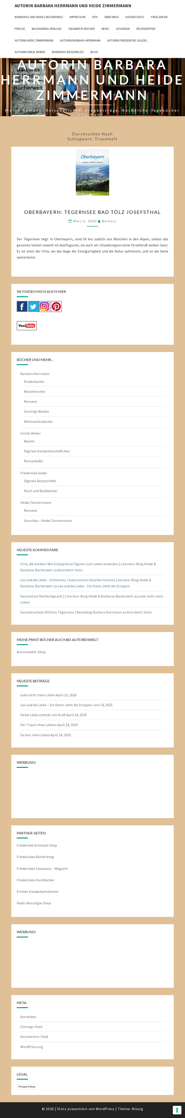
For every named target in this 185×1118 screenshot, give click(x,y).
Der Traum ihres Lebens (38, 724)
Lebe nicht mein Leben (37, 695)
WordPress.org (31, 1046)
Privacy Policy (26, 1086)
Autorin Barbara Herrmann (80, 40)
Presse (20, 29)
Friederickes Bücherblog (35, 856)
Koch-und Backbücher (41, 490)
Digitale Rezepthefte (40, 481)
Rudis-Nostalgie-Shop (34, 903)
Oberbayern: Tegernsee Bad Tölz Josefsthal (92, 212)
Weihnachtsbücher (38, 421)
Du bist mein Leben (35, 735)
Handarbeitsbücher (44, 891)
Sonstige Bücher (36, 411)
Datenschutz (134, 17)
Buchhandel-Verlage (47, 29)
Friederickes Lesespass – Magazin (42, 868)
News (105, 29)
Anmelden (28, 1016)
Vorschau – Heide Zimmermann (48, 520)
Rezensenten (145, 29)
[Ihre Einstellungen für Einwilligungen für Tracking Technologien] (177, 1110)
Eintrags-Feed (31, 1026)
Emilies (23, 891)
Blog (94, 52)
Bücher (29, 441)
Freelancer (159, 17)
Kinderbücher (34, 381)
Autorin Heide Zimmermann (34, 40)
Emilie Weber (30, 433)
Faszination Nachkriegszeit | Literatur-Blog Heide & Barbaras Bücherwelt (76, 596)
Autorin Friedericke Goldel (127, 40)
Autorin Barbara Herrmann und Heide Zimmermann (73, 5)
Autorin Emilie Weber (30, 52)
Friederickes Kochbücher (35, 880)
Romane (30, 401)
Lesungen (123, 29)
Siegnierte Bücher (81, 29)
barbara (109, 221)
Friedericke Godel (33, 473)
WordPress (105, 1108)
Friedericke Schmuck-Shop (37, 845)
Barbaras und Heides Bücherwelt (39, 17)
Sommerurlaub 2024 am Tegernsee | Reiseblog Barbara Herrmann (71, 612)
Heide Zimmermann (35, 502)
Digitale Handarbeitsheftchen (47, 451)
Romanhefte (33, 461)
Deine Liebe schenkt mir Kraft (43, 715)
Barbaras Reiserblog (68, 52)
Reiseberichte (34, 391)
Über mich (111, 17)
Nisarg (137, 1108)
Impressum (78, 17)
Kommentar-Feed (34, 1036)
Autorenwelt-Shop (31, 652)
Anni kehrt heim (70, 570)
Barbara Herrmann (34, 373)
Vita (95, 17)
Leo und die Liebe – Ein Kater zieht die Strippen (94, 586)
